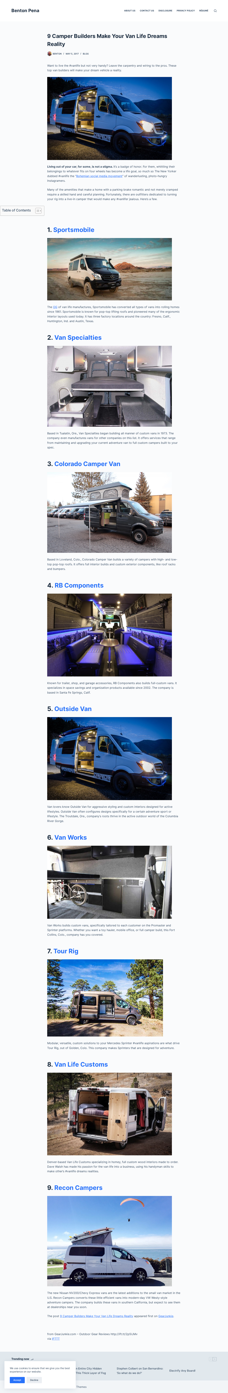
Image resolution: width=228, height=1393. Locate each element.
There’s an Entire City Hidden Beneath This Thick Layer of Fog (85, 1371)
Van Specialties (78, 337)
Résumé (203, 10)
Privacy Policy (186, 10)
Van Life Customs (81, 1064)
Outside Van (73, 708)
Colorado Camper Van (87, 463)
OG (55, 307)
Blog (86, 53)
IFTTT (56, 1338)
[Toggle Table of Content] (37, 211)
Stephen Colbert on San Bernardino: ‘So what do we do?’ (140, 1371)
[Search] (215, 10)
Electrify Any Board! (182, 1370)
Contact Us (147, 10)
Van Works (70, 837)
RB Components (79, 585)
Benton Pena (25, 10)
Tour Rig (65, 951)
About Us (129, 10)
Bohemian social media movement (99, 176)
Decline (34, 1380)
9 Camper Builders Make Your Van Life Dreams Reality (96, 1316)
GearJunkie (165, 1316)
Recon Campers (78, 1187)
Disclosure (165, 10)
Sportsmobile (73, 229)
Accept (17, 1380)
